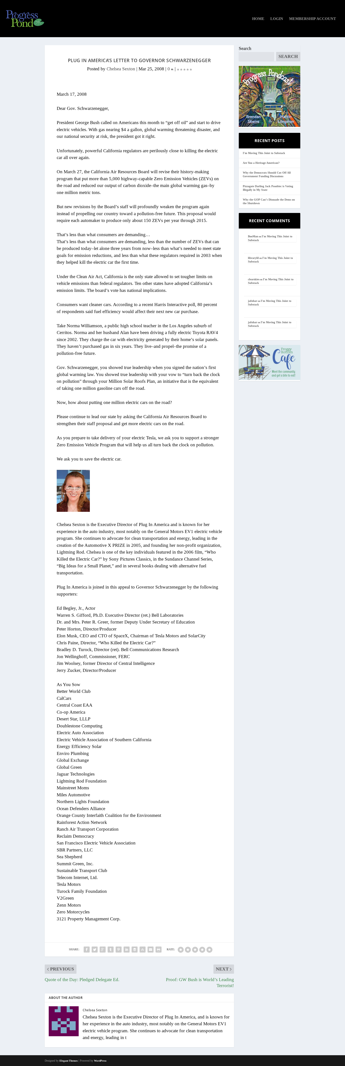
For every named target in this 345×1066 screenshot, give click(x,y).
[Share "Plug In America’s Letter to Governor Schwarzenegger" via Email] (151, 950)
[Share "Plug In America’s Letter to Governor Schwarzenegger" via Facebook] (87, 950)
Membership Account (312, 19)
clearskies (253, 279)
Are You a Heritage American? (261, 162)
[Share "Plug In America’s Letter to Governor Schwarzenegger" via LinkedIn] (127, 950)
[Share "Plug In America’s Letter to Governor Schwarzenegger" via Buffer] (135, 950)
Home (258, 19)
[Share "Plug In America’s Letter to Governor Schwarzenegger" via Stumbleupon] (143, 950)
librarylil (253, 258)
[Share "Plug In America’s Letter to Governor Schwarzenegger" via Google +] (103, 950)
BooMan (253, 236)
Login (276, 19)
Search (245, 48)
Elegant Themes (68, 1060)
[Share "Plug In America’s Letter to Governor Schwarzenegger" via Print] (159, 950)
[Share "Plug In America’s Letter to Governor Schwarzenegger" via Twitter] (95, 950)
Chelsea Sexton (121, 68)
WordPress (100, 1060)
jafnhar (252, 300)
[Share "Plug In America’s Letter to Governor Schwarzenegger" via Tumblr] (111, 950)
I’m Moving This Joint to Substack (264, 153)
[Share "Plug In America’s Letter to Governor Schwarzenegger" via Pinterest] (119, 950)
